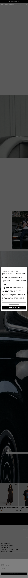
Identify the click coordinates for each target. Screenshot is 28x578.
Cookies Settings (14, 304)
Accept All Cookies (14, 307)
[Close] (25, 268)
